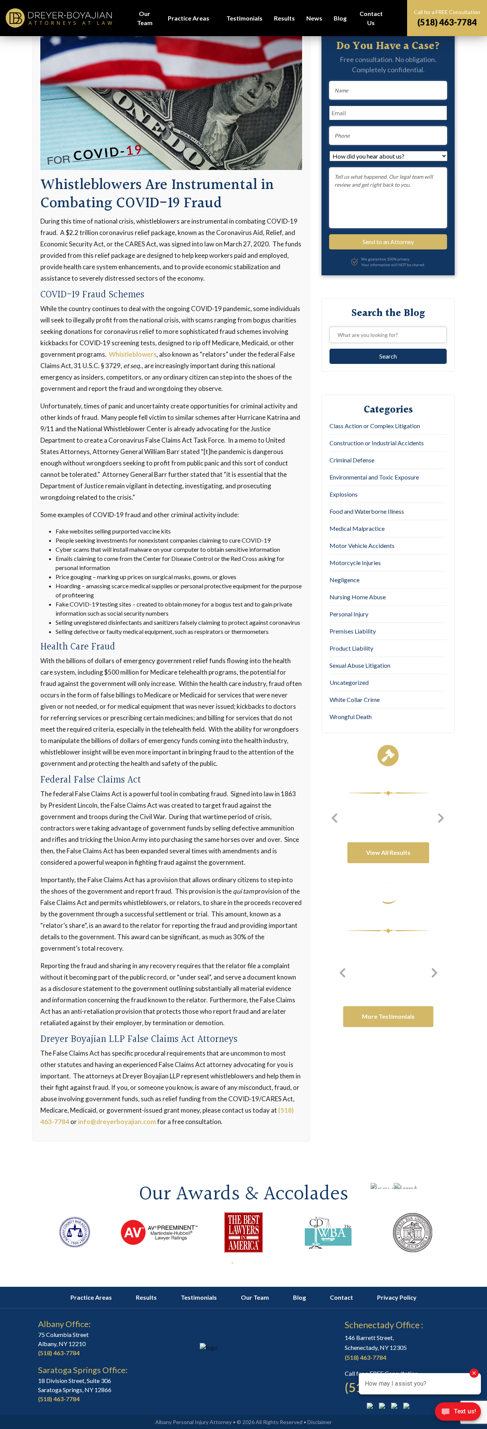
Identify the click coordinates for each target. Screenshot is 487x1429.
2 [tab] (243, 1263)
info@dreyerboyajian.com (117, 1122)
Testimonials (244, 18)
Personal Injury (348, 614)
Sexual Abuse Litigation (359, 665)
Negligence (344, 579)
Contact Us (371, 18)
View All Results (388, 852)
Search (395, 18)
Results (284, 18)
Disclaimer (319, 1422)
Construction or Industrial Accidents (376, 442)
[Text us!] (458, 1413)
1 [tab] (232, 1263)
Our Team (145, 18)
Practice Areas (188, 18)
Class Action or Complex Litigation (374, 425)
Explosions (343, 494)
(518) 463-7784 (447, 22)
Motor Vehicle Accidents (362, 545)
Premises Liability (352, 631)
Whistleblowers (132, 354)
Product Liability (351, 648)
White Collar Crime (354, 699)
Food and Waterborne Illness (366, 511)
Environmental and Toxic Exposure (374, 477)
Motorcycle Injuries (355, 562)
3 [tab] (255, 1263)
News (314, 18)
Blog (340, 18)
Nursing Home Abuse (357, 596)
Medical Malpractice (357, 528)
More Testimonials (388, 1016)
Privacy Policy (397, 1297)
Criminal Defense (351, 460)
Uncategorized (349, 682)
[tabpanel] (74, 1232)
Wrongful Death (350, 716)
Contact (341, 1297)
